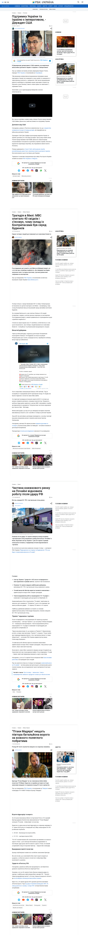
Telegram (45, 788)
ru (8, 2)
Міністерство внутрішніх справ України (21, 448)
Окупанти (44, 905)
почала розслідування (27, 431)
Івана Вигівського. (33, 280)
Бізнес (39, 6)
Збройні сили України (17, 907)
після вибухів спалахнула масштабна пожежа (27, 878)
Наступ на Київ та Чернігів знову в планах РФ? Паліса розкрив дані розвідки (64, 282)
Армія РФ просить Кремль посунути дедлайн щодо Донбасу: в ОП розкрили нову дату (64, 276)
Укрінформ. (39, 73)
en (5, 2)
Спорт (50, 6)
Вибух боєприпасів (36, 448)
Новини (17, 6)
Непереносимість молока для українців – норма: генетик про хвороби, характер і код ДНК (65, 769)
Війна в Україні (52, 9)
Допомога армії (16, 176)
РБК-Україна (21, 73)
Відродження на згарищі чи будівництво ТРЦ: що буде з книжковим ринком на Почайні (65, 80)
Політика (33, 6)
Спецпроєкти (68, 6)
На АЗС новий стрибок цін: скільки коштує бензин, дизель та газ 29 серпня (64, 265)
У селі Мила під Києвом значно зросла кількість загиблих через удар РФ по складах (66, 52)
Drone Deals (35, 9)
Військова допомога (26, 176)
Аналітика (24, 6)
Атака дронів (37, 905)
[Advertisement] (32, 291)
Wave (55, 6)
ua (2, 2)
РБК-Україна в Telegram (30, 158)
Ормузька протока (44, 9)
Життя (45, 6)
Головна (14, 12)
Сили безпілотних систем (18, 905)
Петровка (19, 691)
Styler (60, 6)
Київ (14, 691)
